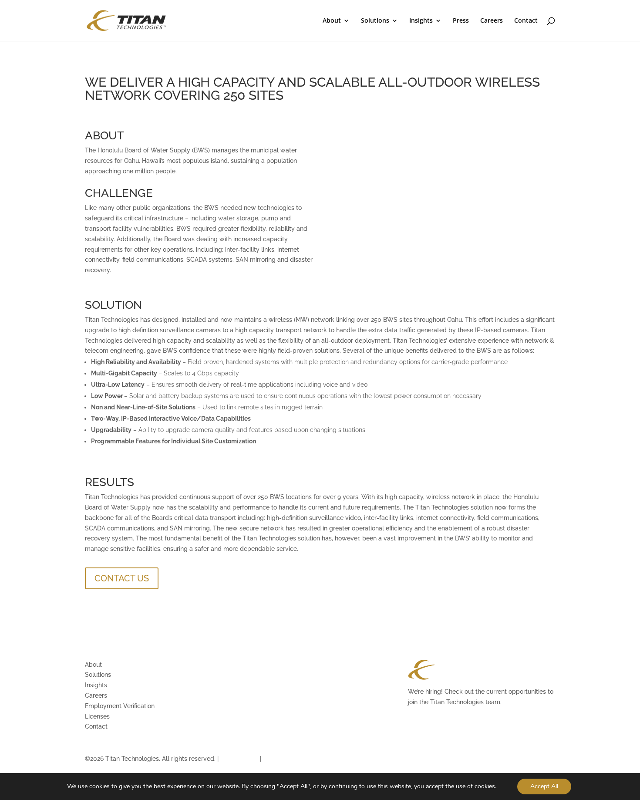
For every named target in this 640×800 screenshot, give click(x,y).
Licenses (97, 716)
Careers (491, 20)
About (332, 20)
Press (461, 20)
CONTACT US (121, 578)
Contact (526, 20)
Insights (421, 20)
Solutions (375, 20)
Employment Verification (120, 705)
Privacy (273, 758)
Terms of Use (239, 758)
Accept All (544, 786)
